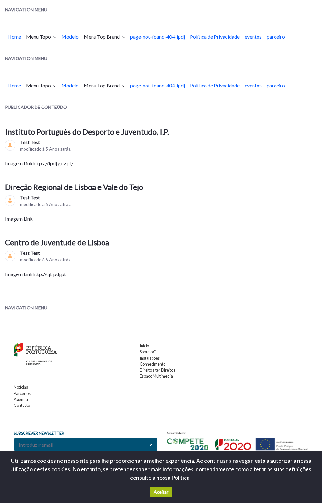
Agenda (21, 399)
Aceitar (161, 492)
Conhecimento (152, 364)
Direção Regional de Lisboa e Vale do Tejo (75, 186)
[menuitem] (14, 37)
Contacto (22, 405)
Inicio (144, 345)
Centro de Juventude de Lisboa (58, 242)
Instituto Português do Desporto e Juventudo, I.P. (87, 131)
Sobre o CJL (149, 351)
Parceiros (22, 393)
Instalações (150, 358)
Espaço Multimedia (156, 376)
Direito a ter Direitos (157, 370)
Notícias (21, 387)
